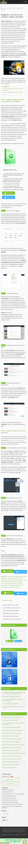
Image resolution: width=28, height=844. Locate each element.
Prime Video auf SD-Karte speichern (13, 756)
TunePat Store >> (10, 783)
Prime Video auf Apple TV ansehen (12, 739)
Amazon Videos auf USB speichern (12, 759)
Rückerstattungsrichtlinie (7, 830)
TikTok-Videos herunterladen (11, 703)
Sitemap (23, 831)
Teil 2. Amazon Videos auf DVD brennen (13, 92)
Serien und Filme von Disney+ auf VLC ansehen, (12, 804)
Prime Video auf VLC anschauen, (9, 798)
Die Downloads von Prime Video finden (13, 730)
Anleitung (9, 8)
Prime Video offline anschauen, (9, 796)
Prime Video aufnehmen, (19, 794)
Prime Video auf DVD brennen (11, 736)
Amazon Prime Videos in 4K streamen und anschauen (14, 723)
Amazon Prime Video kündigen (11, 750)
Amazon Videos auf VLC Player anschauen (14, 744)
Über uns (7, 828)
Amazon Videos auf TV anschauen (12, 747)
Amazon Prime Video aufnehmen (11, 610)
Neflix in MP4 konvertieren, (8, 789)
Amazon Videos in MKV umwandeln (12, 733)
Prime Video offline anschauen (11, 764)
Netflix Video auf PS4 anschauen (11, 613)
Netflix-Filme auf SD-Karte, (8, 792)
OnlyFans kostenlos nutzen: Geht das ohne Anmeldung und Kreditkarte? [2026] (14, 692)
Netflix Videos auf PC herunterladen (12, 619)
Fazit (4, 94)
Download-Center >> (10, 779)
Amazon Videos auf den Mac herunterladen (14, 753)
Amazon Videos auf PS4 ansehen (12, 727)
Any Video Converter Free (14, 440)
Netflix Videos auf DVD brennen (11, 616)
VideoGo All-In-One (5, 123)
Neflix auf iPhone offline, (7, 794)
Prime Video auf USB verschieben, (9, 800)
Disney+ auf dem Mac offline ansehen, (10, 802)
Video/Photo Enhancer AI (19, 830)
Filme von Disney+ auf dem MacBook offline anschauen (11, 807)
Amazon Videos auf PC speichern (12, 741)
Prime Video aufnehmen (10, 767)
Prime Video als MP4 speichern (11, 762)
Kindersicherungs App (7, 831)
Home (4, 8)
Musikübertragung (17, 831)
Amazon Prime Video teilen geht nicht (13, 717)
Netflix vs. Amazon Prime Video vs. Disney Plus (14, 707)
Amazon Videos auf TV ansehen (10, 605)
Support (23, 828)
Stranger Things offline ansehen (12, 696)
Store (20, 828)
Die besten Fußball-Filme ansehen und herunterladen (13, 700)
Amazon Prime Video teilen (10, 720)
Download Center (14, 828)
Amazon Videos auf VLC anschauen (11, 608)
